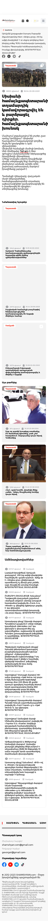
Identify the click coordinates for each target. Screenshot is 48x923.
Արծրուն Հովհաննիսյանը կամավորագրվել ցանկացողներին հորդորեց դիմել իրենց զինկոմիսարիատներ (22, 254)
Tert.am (24, 151)
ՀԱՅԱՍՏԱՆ (29, 823)
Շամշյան (9, 326)
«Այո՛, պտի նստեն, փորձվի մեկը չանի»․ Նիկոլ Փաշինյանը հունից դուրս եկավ (22, 492)
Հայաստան (10, 66)
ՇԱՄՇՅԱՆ (12, 823)
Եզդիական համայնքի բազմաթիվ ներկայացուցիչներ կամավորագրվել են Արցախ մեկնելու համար (22, 312)
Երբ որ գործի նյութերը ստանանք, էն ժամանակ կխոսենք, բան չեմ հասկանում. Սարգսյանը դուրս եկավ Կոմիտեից (23, 434)
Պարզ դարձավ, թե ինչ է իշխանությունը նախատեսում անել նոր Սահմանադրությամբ (23, 548)
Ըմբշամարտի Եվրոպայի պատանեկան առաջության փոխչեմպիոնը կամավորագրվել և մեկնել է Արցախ (22, 371)
